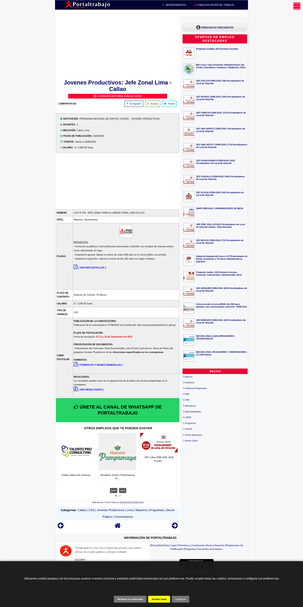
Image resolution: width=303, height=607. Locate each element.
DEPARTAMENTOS (175, 5)
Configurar (180, 599)
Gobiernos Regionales (196, 388)
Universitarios (124, 516)
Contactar (216, 549)
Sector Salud (191, 441)
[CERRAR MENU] (296, 6)
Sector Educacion (193, 435)
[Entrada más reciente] (60, 527)
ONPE (188, 417)
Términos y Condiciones (191, 545)
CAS (91, 510)
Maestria (141, 510)
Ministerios (190, 406)
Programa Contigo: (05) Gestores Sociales (217, 49)
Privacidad (156, 545)
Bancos (189, 377)
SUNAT (188, 429)
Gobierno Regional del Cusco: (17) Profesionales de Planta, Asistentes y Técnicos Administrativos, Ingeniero (221, 259)
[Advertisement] (117, 47)
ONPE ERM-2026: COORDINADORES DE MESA (219, 208)
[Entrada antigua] (175, 527)
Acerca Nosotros (215, 545)
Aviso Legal (170, 545)
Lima (130, 510)
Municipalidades (193, 411)
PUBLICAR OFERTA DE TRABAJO (215, 5)
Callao (82, 510)
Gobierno (189, 382)
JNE (187, 400)
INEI (187, 394)
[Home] (118, 527)
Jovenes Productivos (110, 510)
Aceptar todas (159, 599)
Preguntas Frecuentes (196, 549)
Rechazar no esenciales (130, 599)
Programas (156, 510)
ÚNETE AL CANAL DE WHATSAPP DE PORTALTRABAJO (120, 410)
